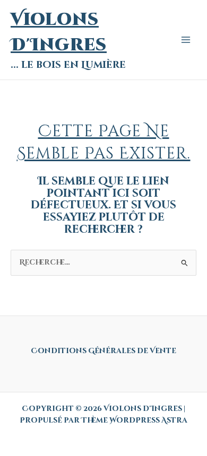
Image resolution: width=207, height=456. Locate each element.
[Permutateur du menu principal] (186, 40)
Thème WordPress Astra (134, 420)
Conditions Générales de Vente (103, 351)
